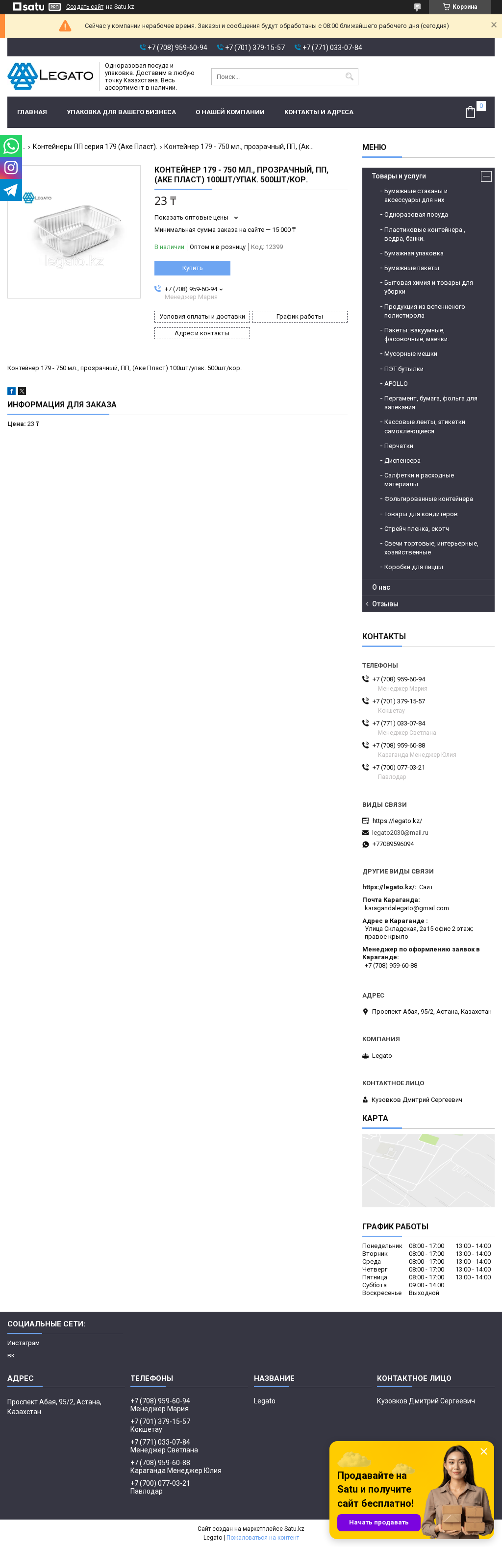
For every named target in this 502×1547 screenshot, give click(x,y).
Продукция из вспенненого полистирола (424, 311)
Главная (32, 112)
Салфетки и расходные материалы (419, 480)
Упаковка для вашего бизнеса (121, 112)
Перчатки (398, 445)
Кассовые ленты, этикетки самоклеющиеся (424, 426)
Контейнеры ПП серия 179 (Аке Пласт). (95, 146)
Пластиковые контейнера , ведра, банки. (424, 234)
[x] (22, 393)
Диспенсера (402, 460)
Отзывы (385, 604)
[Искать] (349, 76)
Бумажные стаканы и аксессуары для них (416, 195)
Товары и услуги (399, 176)
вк (11, 1355)
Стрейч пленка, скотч (416, 528)
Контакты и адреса (318, 112)
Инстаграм (23, 1343)
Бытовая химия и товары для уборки (428, 287)
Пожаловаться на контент (262, 1537)
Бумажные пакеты (411, 268)
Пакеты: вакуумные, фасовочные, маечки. (416, 334)
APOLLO (396, 383)
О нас (381, 587)
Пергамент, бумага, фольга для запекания (430, 403)
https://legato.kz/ (397, 820)
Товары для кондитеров (421, 514)
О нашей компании (230, 112)
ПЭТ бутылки (404, 369)
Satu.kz (294, 1528)
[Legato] (50, 76)
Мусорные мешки (410, 353)
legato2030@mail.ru (400, 832)
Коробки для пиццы (413, 567)
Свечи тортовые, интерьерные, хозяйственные (431, 548)
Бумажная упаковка (414, 253)
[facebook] (11, 393)
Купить (192, 268)
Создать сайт (84, 6)
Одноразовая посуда (416, 214)
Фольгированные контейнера (428, 498)
